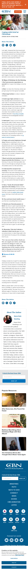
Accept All (14, 567)
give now (18, 11)
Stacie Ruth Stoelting (10, 36)
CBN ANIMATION (14, 502)
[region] (14, 558)
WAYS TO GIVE (14, 490)
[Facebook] (3, 45)
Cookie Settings (14, 558)
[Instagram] (16, 540)
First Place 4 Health (18, 114)
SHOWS (14, 499)
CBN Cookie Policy (19, 555)
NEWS (14, 496)
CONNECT (14, 493)
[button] (24, 11)
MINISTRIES (14, 484)
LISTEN (14, 505)
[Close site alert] (25, 4)
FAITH (14, 487)
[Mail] (10, 45)
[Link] (14, 45)
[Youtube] (6, 540)
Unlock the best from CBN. (11, 373)
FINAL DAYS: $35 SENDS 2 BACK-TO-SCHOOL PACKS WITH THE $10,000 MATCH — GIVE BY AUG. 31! (12, 4)
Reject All (14, 562)
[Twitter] (7, 45)
